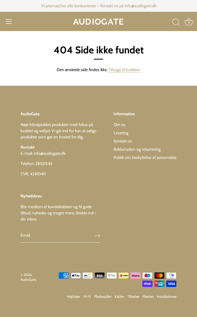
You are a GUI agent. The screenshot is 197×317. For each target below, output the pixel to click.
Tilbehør (133, 296)
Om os (119, 124)
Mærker (148, 296)
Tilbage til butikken (125, 69)
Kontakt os (123, 141)
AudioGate (28, 279)
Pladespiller (102, 296)
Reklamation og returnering (137, 149)
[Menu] (9, 21)
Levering (121, 132)
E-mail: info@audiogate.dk (43, 153)
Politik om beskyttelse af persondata (145, 157)
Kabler (119, 296)
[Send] (97, 235)
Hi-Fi (87, 296)
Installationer (166, 296)
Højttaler (73, 296)
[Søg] (176, 22)
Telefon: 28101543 (36, 163)
